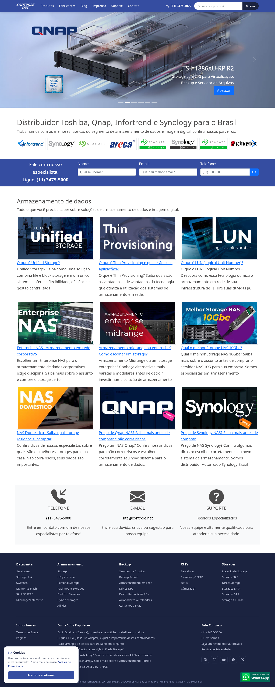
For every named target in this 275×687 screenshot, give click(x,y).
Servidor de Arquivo (132, 571)
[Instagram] (214, 659)
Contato (133, 6)
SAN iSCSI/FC (24, 594)
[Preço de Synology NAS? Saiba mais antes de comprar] (219, 407)
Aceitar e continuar (41, 675)
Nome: (83, 163)
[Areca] (92, 143)
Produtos (47, 6)
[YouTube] (224, 659)
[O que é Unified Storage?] (55, 237)
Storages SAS (230, 594)
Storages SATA (231, 588)
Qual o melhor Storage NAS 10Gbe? (211, 347)
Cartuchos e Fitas (130, 605)
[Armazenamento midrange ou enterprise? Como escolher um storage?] (137, 322)
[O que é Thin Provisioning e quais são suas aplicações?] (137, 237)
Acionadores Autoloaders (135, 600)
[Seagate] (61, 143)
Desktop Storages (68, 594)
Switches (22, 583)
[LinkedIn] (205, 659)
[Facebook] (233, 659)
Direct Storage (231, 583)
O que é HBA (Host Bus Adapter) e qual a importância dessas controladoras (106, 638)
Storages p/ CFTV (192, 577)
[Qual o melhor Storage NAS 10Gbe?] (219, 322)
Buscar (250, 6)
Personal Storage (68, 583)
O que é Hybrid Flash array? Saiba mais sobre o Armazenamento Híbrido (104, 661)
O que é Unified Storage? (38, 262)
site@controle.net (137, 518)
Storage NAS (230, 577)
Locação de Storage (234, 571)
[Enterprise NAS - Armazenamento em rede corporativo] (55, 322)
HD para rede (66, 577)
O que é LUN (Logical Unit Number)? (212, 262)
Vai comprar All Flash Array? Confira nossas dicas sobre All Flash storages (104, 655)
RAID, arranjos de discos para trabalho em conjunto (90, 643)
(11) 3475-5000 (52, 180)
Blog (84, 6)
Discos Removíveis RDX (134, 594)
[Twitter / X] (242, 659)
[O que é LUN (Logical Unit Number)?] (219, 237)
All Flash (62, 605)
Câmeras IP (188, 588)
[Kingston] (213, 143)
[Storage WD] (244, 143)
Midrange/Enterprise (29, 600)
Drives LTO (126, 588)
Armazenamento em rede (135, 583)
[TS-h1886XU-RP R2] (127, 102)
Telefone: (208, 163)
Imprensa (99, 6)
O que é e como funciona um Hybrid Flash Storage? (90, 649)
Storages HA (24, 577)
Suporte (117, 6)
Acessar (224, 90)
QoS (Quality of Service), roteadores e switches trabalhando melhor (100, 632)
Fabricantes (67, 6)
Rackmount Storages (70, 588)
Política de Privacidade (215, 649)
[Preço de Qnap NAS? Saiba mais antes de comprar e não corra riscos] (137, 407)
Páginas (21, 638)
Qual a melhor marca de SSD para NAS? (83, 666)
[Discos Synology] (152, 143)
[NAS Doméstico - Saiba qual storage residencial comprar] (55, 407)
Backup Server (128, 577)
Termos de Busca (27, 632)
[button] (253, 144)
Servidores (23, 571)
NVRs (184, 583)
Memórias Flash (26, 588)
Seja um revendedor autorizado (221, 643)
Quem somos (210, 638)
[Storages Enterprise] (154, 102)
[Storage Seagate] (122, 143)
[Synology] (31, 143)
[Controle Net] (25, 6)
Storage (62, 571)
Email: (144, 163)
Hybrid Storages (67, 600)
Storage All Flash (233, 600)
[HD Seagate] (183, 143)
